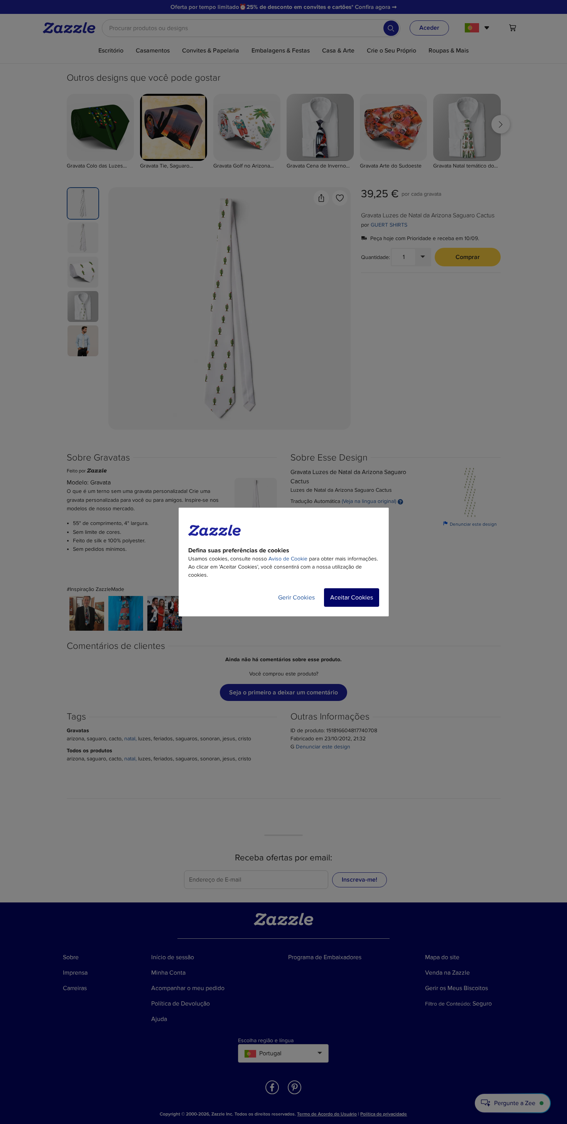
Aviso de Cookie (287, 558)
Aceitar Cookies (351, 597)
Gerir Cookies (296, 597)
